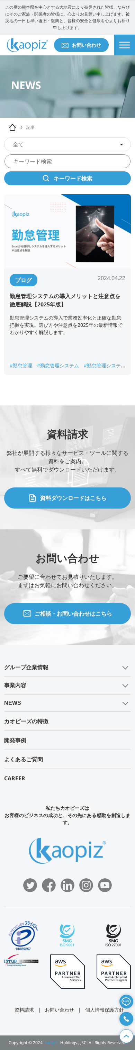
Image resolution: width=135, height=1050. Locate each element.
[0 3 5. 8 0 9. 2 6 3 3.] (126, 1019)
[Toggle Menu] (124, 45)
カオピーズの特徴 (26, 721)
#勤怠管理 (22, 365)
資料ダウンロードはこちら (73, 498)
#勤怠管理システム (58, 365)
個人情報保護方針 (104, 1009)
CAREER (14, 778)
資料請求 (24, 1009)
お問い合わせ (86, 45)
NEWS (12, 703)
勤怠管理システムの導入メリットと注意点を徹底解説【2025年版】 (65, 300)
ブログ (23, 280)
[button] (67, 667)
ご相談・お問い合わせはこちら (73, 613)
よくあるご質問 (23, 759)
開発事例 (15, 740)
